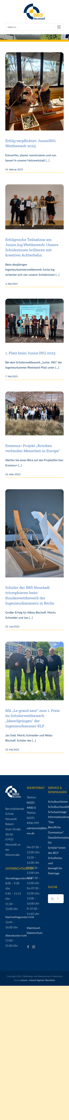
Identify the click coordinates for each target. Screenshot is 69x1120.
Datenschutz (34, 933)
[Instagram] (33, 946)
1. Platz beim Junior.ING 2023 (30, 353)
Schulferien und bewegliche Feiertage (55, 866)
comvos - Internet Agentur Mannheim (37, 980)
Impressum (33, 928)
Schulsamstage (56, 812)
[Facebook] (28, 946)
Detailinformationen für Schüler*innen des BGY (56, 845)
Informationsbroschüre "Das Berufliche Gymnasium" (56, 825)
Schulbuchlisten (56, 801)
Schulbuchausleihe (56, 807)
